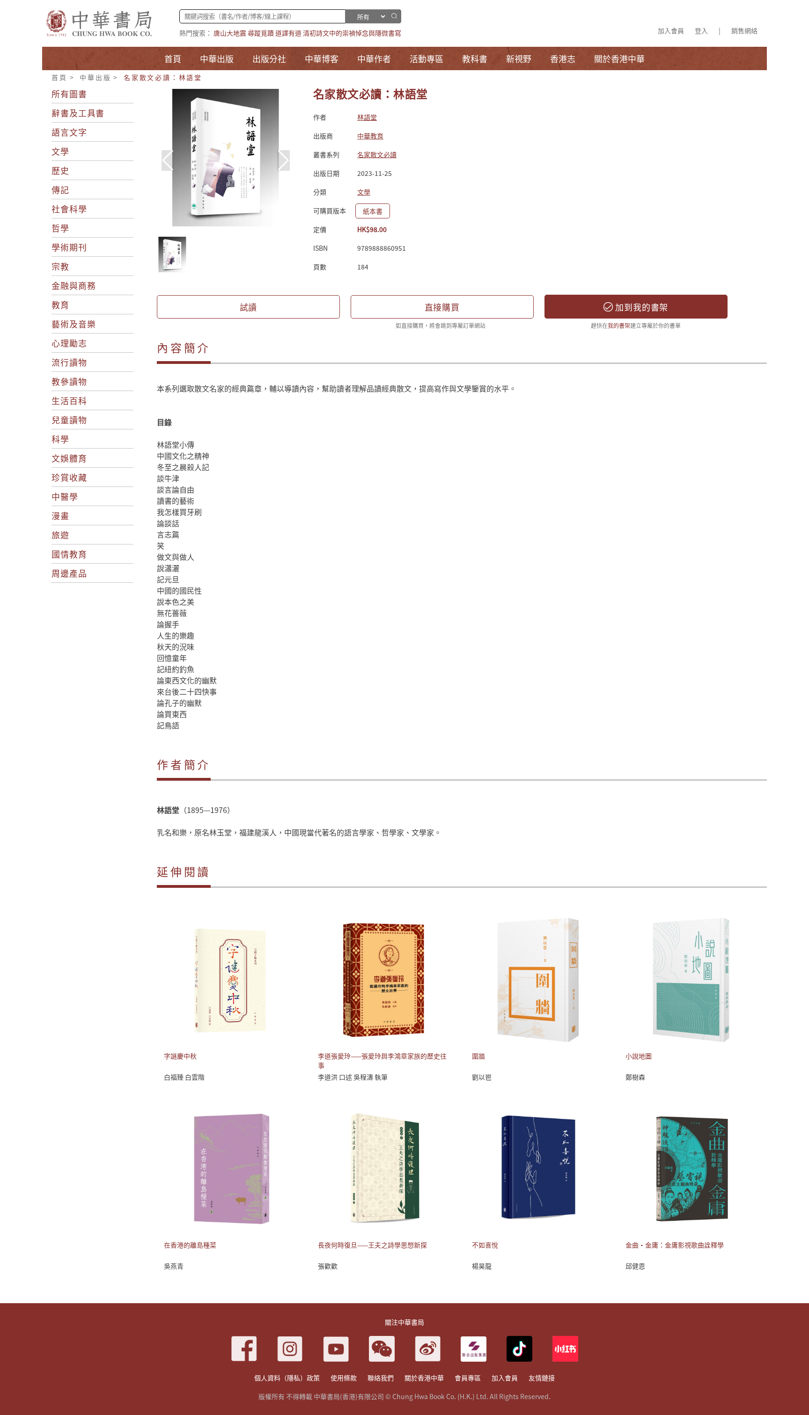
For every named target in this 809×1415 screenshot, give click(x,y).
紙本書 (372, 211)
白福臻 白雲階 (184, 1076)
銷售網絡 (744, 30)
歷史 (60, 170)
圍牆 (478, 1055)
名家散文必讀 (377, 154)
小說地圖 (638, 1055)
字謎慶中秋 (180, 1055)
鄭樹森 (635, 1076)
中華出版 (95, 77)
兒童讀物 (69, 420)
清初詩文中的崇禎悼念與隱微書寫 (352, 32)
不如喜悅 (485, 1244)
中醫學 (64, 496)
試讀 (248, 307)
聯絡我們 (381, 1377)
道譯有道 (288, 32)
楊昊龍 (482, 1265)
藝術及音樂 (73, 324)
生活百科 (69, 400)
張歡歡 (328, 1265)
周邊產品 (69, 573)
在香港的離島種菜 (190, 1244)
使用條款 (344, 1377)
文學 (60, 151)
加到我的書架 (640, 307)
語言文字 (69, 132)
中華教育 (370, 135)
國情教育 (69, 554)
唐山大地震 (229, 32)
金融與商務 (73, 285)
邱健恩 (635, 1265)
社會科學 (69, 209)
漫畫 (60, 515)
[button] (283, 160)
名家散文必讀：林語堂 (163, 77)
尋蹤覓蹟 (261, 32)
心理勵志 (69, 343)
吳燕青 (174, 1265)
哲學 (60, 228)
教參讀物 (69, 381)
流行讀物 (69, 362)
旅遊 (60, 535)
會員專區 (468, 1377)
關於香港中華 (424, 1377)
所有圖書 (69, 93)
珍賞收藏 (69, 477)
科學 (60, 439)
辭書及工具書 (77, 113)
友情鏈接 (542, 1377)
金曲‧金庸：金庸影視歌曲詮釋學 (674, 1244)
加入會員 (671, 30)
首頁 (59, 77)
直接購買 (442, 307)
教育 (60, 304)
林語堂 (367, 117)
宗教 (60, 266)
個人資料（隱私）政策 (287, 1377)
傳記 (60, 189)
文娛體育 (69, 458)
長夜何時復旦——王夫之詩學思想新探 (372, 1244)
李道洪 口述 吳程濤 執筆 (353, 1076)
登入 (701, 30)
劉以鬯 (482, 1076)
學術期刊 (69, 247)
